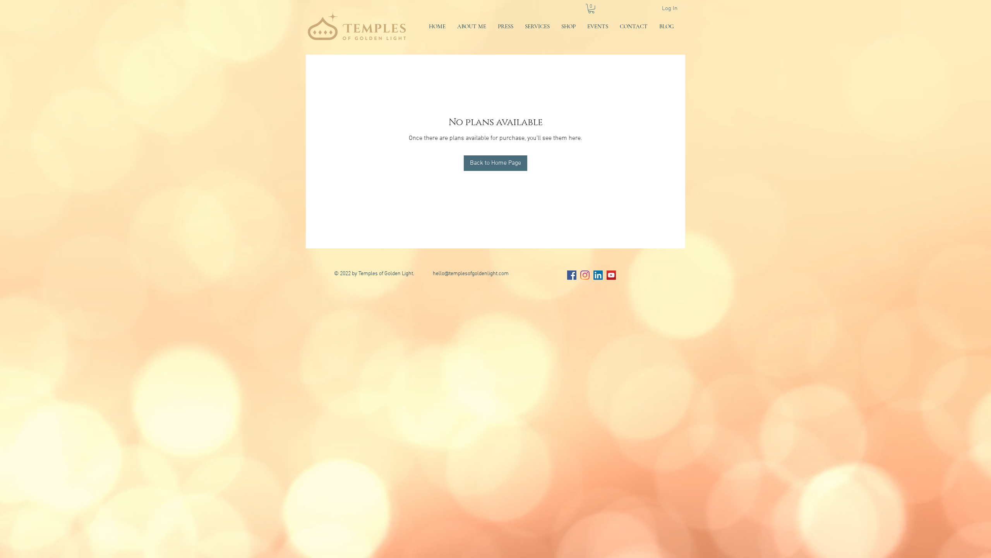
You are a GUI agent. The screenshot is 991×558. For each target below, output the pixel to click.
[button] (591, 8)
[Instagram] (585, 275)
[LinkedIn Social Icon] (598, 275)
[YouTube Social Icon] (611, 275)
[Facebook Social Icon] (571, 275)
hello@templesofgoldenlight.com (471, 273)
